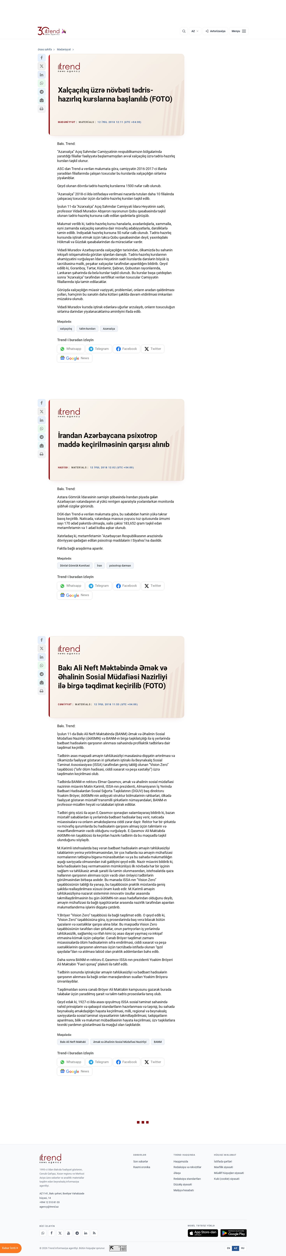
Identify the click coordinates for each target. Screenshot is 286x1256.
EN (228, 1248)
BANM (158, 1041)
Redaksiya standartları (187, 1178)
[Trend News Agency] (50, 1158)
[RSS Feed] (94, 1233)
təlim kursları (87, 328)
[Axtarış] (184, 31)
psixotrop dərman (120, 565)
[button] (41, 57)
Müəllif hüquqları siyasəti (229, 1173)
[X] (60, 1233)
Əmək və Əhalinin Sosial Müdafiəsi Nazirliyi (120, 1041)
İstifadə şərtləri (223, 1161)
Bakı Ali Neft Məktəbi (73, 1041)
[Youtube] (68, 1233)
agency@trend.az (49, 1206)
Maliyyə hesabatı (184, 1190)
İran (99, 565)
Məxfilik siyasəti (223, 1167)
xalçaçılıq (66, 328)
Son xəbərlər (140, 1161)
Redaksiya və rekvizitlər (187, 1167)
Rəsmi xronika (141, 1167)
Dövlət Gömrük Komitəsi (75, 565)
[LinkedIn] (85, 1233)
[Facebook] (51, 1233)
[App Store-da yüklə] (203, 1233)
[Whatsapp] (42, 1233)
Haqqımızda (181, 1161)
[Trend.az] (52, 31)
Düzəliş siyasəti (183, 1184)
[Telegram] (77, 1233)
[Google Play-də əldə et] (233, 1233)
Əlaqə (177, 1173)
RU (243, 1248)
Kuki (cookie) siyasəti (226, 1178)
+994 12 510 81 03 (49, 1202)
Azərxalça (109, 328)
